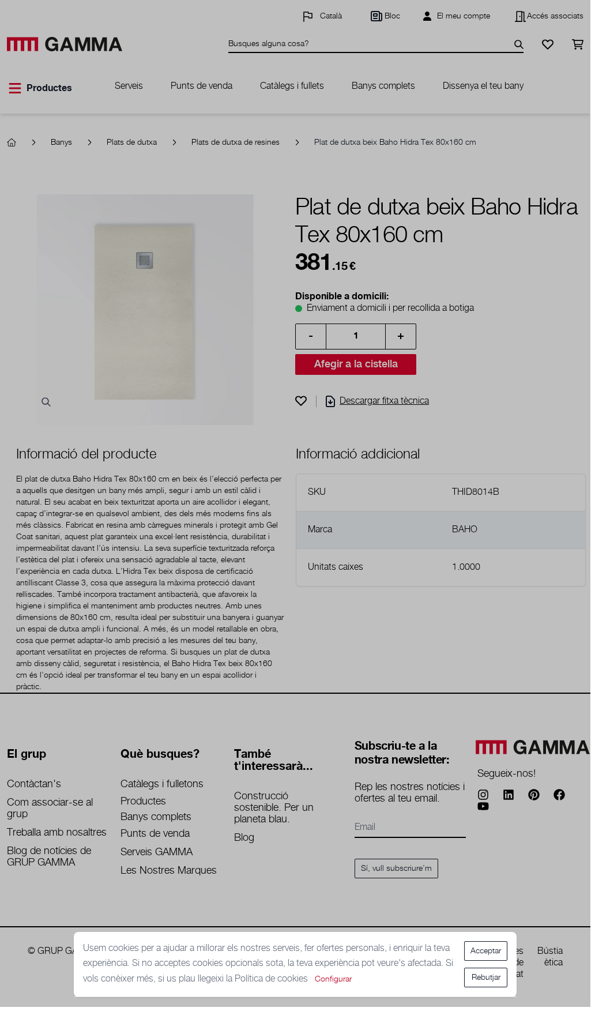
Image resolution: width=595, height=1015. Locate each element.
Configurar (333, 979)
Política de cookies (272, 979)
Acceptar (485, 951)
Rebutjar (486, 977)
